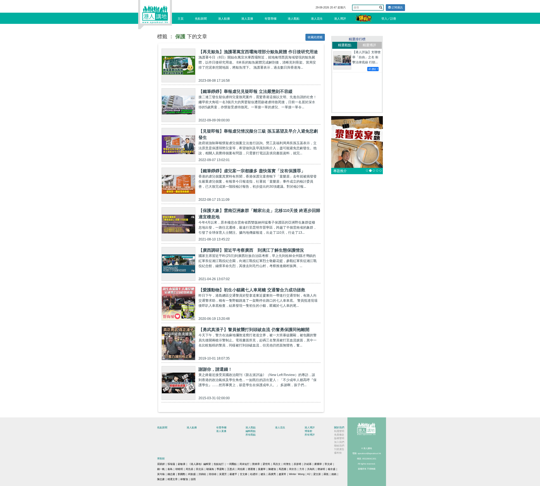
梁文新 (317, 474)
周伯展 (241, 469)
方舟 (301, 469)
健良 (263, 474)
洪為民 (311, 469)
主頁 (181, 18)
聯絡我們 (339, 445)
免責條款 (339, 434)
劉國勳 (181, 474)
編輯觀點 (251, 431)
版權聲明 (339, 438)
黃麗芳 (223, 474)
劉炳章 (256, 464)
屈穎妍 (161, 464)
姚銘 (333, 474)
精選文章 (172, 479)
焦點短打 (219, 464)
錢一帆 (161, 469)
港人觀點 (294, 18)
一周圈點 (232, 464)
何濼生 (287, 464)
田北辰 (200, 469)
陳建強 (272, 469)
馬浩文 (277, 464)
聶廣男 (272, 474)
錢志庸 (171, 474)
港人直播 (247, 18)
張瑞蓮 (171, 464)
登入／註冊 (388, 18)
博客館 (308, 431)
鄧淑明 (321, 469)
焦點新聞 (201, 18)
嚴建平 (233, 474)
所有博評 (310, 434)
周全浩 (293, 469)
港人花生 (317, 18)
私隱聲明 (339, 431)
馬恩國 (282, 469)
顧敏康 (181, 464)
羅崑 (326, 474)
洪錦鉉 (202, 474)
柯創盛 (192, 474)
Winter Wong (297, 474)
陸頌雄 (212, 474)
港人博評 (340, 18)
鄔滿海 (210, 469)
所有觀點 (251, 434)
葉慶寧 (262, 469)
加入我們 (339, 442)
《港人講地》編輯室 (199, 464)
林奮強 (184, 479)
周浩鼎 (189, 469)
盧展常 (282, 474)
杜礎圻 (254, 474)
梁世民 (266, 464)
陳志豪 (161, 479)
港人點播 (224, 18)
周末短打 (244, 464)
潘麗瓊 (251, 469)
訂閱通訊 (397, 7)
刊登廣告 (339, 449)
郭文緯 (328, 464)
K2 (308, 474)
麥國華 (318, 464)
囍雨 (193, 479)
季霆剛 (220, 469)
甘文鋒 (243, 474)
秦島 (170, 469)
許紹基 (308, 464)
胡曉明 (179, 469)
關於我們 (339, 427)
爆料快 (338, 452)
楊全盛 (331, 469)
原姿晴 (297, 464)
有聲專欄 (270, 18)
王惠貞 (231, 469)
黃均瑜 (161, 474)
